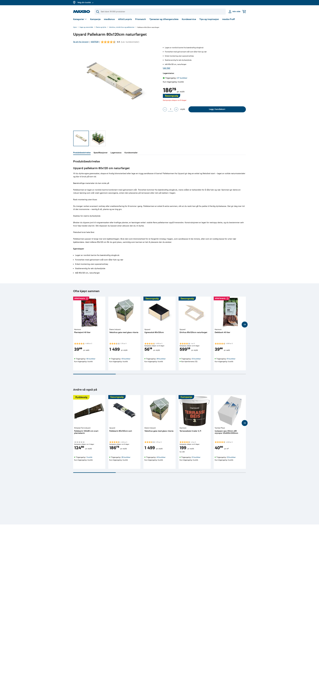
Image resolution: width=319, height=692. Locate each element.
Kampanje (95, 19)
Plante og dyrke (101, 27)
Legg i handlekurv (217, 109)
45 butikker (125, 359)
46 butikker (90, 359)
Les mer (166, 68)
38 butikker (161, 359)
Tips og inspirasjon (209, 19)
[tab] (82, 153)
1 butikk (89, 457)
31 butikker (196, 457)
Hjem (75, 27)
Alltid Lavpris (125, 19)
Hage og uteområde (86, 27)
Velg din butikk (84, 2)
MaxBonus (109, 19)
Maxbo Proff (228, 19)
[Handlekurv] (244, 11)
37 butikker (182, 78)
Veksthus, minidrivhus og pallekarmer (122, 27)
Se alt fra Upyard (80, 41)
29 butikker (125, 457)
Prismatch (140, 19)
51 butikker (231, 359)
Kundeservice (189, 19)
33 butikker (196, 359)
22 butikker (231, 457)
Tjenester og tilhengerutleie (163, 19)
